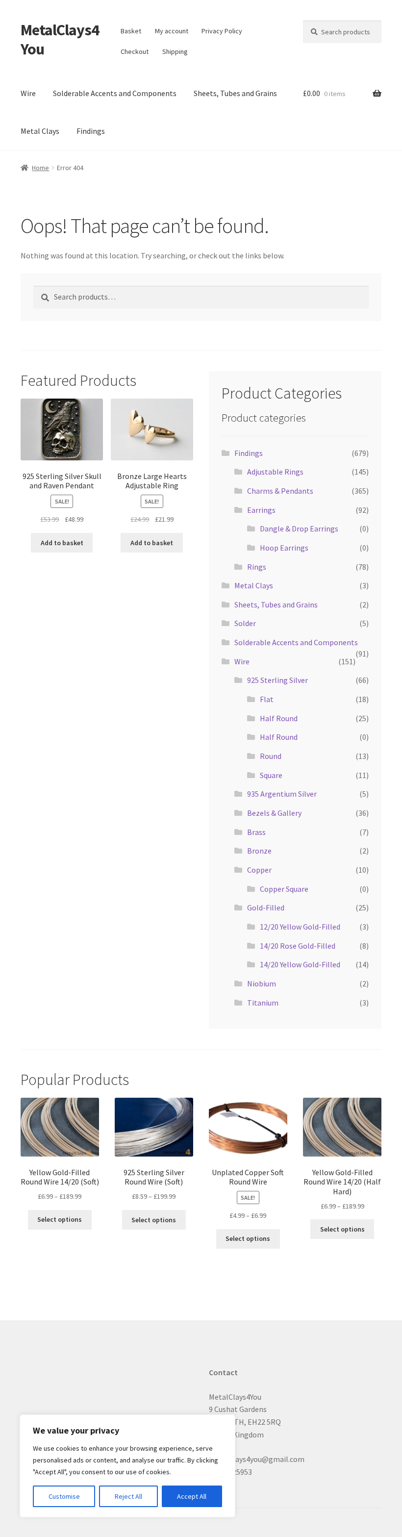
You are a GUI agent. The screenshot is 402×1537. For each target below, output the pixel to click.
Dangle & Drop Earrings (299, 528)
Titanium (262, 1003)
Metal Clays (40, 131)
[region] (127, 1465)
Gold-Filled (265, 907)
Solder (245, 623)
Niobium (261, 983)
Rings (256, 567)
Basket (131, 30)
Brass (256, 832)
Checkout (135, 51)
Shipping (175, 51)
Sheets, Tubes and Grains (235, 93)
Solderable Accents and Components (114, 93)
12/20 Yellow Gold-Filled (300, 927)
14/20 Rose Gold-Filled (297, 946)
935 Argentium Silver (282, 794)
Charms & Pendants (280, 491)
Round (270, 756)
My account (171, 30)
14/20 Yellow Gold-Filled (300, 964)
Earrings (261, 510)
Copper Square (284, 889)
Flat (267, 699)
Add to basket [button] (62, 542)
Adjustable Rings (275, 472)
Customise (64, 1496)
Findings (90, 131)
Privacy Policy (221, 30)
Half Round (279, 718)
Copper (259, 870)
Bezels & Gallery (274, 813)
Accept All (191, 1496)
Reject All (128, 1496)
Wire (28, 93)
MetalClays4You (60, 39)
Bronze (259, 851)
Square (271, 775)
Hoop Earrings (284, 548)
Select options (59, 1219)
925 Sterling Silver (277, 680)
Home (40, 167)
